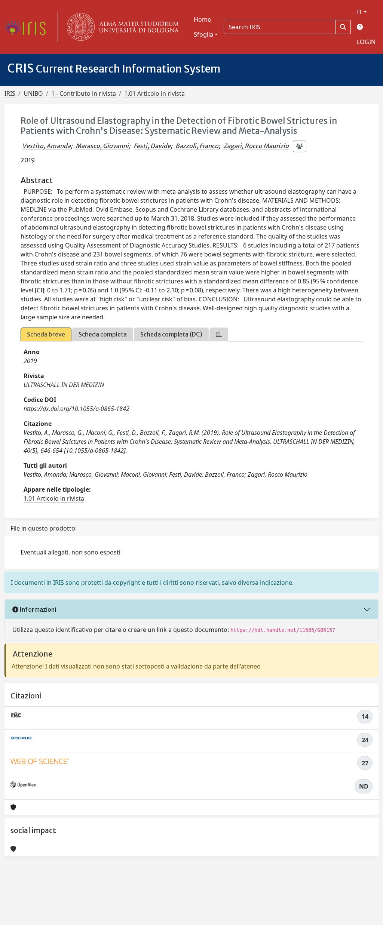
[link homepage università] (121, 27)
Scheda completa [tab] (103, 334)
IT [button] (359, 12)
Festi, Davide (152, 146)
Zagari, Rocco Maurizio (256, 146)
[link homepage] (28, 27)
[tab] (218, 334)
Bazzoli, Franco (196, 146)
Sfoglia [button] (203, 34)
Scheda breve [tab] (46, 334)
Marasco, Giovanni (102, 146)
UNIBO (33, 93)
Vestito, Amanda (46, 146)
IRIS (9, 93)
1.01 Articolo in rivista (154, 93)
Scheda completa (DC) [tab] (171, 334)
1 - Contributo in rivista (83, 93)
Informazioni (37, 609)
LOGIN (366, 42)
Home (202, 19)
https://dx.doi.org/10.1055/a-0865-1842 (76, 409)
